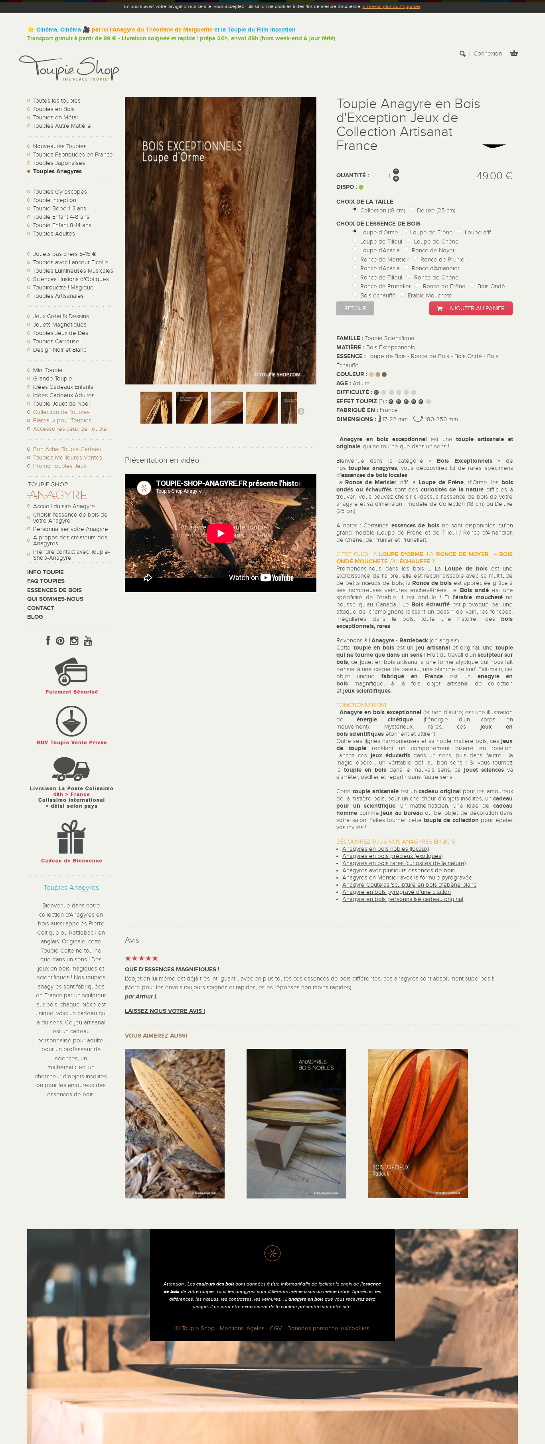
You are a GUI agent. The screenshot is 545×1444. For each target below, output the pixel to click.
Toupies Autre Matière (62, 126)
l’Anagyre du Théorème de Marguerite (161, 30)
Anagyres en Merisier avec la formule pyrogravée (407, 877)
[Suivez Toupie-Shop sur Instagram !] (74, 641)
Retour (355, 308)
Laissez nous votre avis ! (165, 1011)
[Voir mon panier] (514, 54)
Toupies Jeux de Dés (60, 333)
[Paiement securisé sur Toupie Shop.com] (71, 696)
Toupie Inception (54, 200)
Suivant (301, 411)
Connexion (488, 53)
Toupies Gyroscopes (60, 191)
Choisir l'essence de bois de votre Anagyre (70, 517)
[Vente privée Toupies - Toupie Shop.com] (71, 746)
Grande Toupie (52, 378)
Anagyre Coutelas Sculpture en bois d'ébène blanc (409, 884)
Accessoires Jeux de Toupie (70, 429)
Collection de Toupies (61, 412)
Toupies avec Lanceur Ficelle (70, 262)
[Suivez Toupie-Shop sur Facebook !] (48, 641)
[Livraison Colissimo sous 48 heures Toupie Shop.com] (71, 810)
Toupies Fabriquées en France (73, 154)
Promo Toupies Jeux (60, 466)
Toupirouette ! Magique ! (65, 287)
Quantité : (352, 175)
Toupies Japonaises (59, 163)
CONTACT (40, 608)
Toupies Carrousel (57, 341)
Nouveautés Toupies (60, 146)
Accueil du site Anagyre (64, 506)
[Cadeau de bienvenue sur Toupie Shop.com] (71, 864)
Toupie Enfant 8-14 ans (62, 225)
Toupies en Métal (55, 117)
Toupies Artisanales (58, 296)
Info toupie (45, 572)
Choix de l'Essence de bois (379, 224)
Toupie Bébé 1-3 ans (59, 208)
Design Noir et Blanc (59, 350)
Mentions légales (242, 1328)
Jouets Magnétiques (60, 324)
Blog (35, 617)
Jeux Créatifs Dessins (61, 316)
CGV (276, 1328)
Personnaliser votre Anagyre (70, 529)
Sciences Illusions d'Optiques (71, 279)
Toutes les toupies (57, 100)
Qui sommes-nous (55, 599)
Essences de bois (54, 590)
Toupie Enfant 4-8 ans (61, 217)
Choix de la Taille (365, 202)
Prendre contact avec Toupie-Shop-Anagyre (71, 555)
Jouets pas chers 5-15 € (64, 254)
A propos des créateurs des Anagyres (70, 540)
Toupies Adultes (54, 233)
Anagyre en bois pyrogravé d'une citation (396, 892)
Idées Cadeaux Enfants (63, 387)
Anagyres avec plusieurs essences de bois (398, 870)
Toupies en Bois (54, 109)
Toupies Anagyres (57, 171)
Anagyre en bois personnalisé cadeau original (402, 899)
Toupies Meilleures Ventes (67, 457)
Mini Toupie (48, 370)
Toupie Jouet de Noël (61, 403)
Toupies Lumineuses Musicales (73, 270)
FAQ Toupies (46, 581)
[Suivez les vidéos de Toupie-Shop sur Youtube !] (88, 641)
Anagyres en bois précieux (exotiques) (392, 856)
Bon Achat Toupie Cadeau (67, 449)
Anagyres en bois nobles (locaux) (385, 849)
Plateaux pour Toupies (62, 420)
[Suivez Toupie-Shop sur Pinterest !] (60, 641)
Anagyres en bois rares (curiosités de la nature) (404, 863)
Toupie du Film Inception (261, 30)
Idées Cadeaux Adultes (64, 395)
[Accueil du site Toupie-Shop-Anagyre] (57, 497)
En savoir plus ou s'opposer (391, 6)
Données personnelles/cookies (328, 1328)
